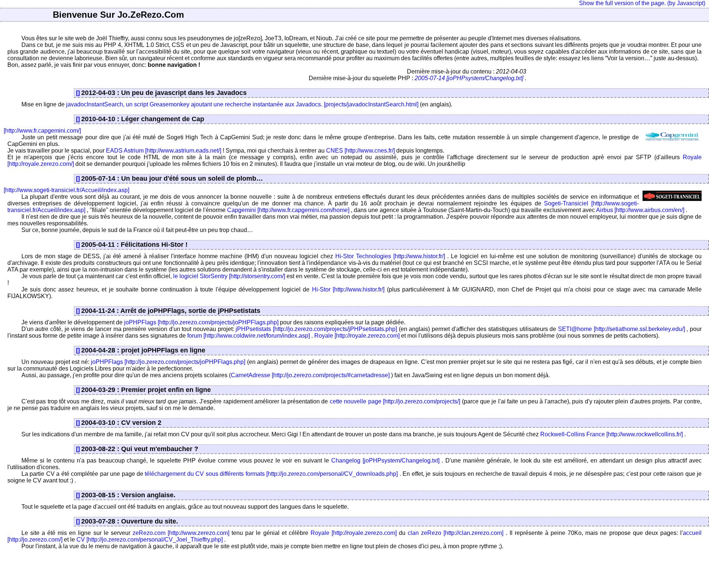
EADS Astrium (125, 150)
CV (80, 539)
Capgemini (241, 210)
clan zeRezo (424, 533)
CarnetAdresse (250, 375)
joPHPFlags (140, 322)
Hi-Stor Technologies (363, 256)
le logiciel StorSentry (200, 276)
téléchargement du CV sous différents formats (204, 474)
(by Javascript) (686, 3)
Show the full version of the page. (622, 3)
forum (194, 335)
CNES (334, 150)
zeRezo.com (149, 533)
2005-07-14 (430, 78)
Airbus (604, 210)
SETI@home (575, 329)
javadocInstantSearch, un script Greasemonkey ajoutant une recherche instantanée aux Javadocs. (194, 104)
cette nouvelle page (355, 401)
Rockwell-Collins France (572, 434)
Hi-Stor (321, 289)
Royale (323, 335)
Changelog (345, 460)
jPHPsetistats (253, 329)
